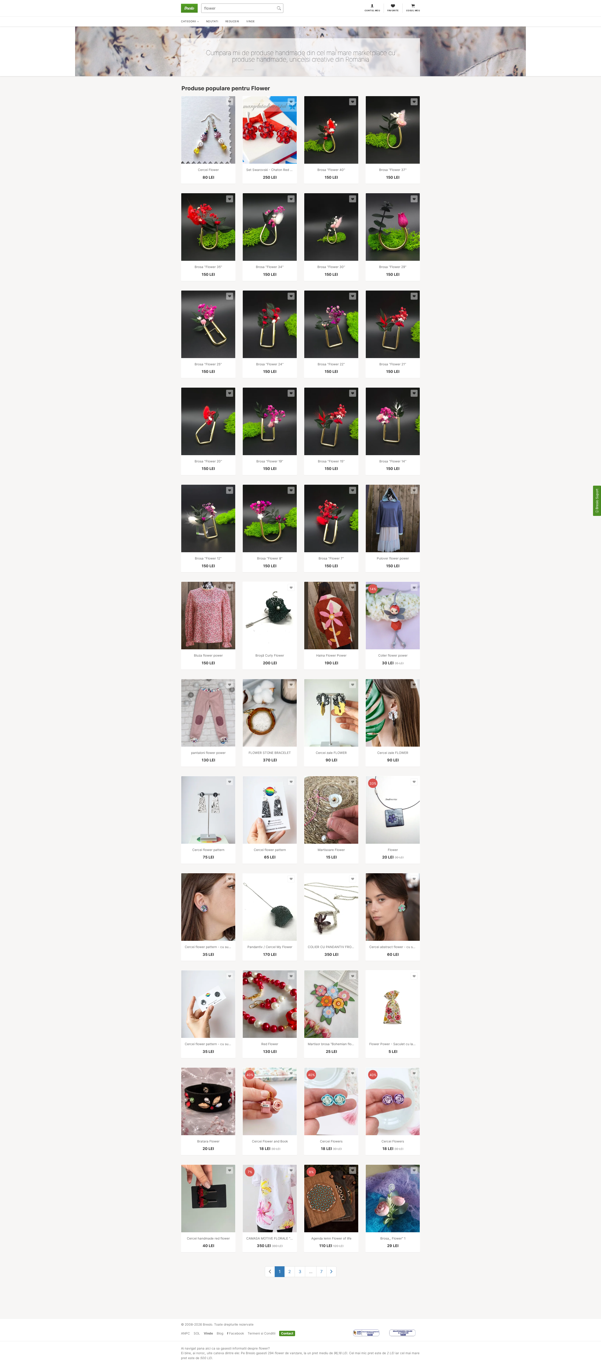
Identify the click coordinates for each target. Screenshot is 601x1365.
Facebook (236, 1333)
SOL (197, 1333)
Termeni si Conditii (261, 1333)
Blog (220, 1333)
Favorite (393, 10)
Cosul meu (413, 10)
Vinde (208, 1333)
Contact (287, 1333)
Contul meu (372, 10)
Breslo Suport (597, 499)
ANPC (185, 1333)
